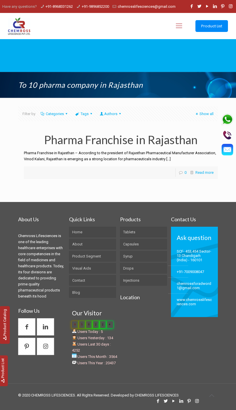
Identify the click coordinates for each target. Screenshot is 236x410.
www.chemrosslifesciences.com (194, 302)
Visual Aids (81, 268)
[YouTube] (207, 6)
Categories (55, 114)
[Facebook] (192, 6)
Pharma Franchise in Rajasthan (120, 140)
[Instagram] (231, 6)
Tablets (129, 232)
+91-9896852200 (95, 6)
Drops (128, 268)
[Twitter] (200, 6)
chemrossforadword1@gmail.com (194, 285)
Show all (206, 114)
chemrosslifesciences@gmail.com (147, 6)
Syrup (128, 256)
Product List (211, 26)
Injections (131, 280)
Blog (76, 292)
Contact (78, 280)
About (77, 244)
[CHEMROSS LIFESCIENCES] (19, 26)
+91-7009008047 (190, 272)
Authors (110, 114)
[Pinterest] (223, 6)
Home (77, 232)
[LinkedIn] (215, 6)
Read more (204, 172)
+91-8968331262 (59, 6)
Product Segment (86, 256)
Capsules (131, 244)
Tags (85, 114)
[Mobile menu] (179, 26)
